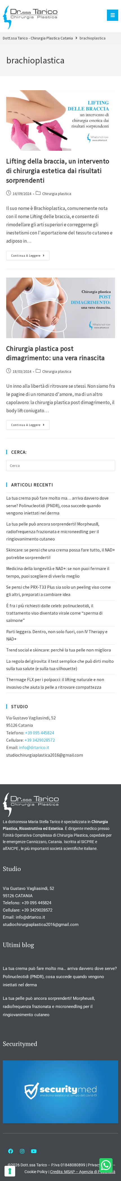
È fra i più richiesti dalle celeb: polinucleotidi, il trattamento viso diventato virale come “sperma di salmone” (54, 613)
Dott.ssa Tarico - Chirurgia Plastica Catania (38, 38)
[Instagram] (22, 1151)
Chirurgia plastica (56, 193)
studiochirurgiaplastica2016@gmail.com (44, 755)
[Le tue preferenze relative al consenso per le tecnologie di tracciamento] (10, 1171)
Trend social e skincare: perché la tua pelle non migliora (58, 650)
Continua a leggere (30, 254)
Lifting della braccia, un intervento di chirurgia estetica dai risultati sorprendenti (58, 170)
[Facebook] (11, 1151)
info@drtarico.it (34, 747)
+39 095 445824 (39, 732)
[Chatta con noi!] (106, 1165)
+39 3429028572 (39, 740)
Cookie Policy (36, 1171)
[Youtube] (34, 1151)
